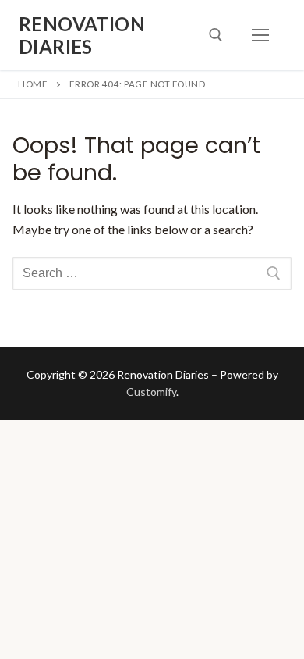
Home (33, 84)
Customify (151, 391)
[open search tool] (216, 35)
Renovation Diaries (82, 35)
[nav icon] (260, 35)
